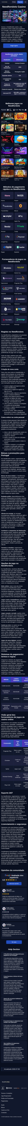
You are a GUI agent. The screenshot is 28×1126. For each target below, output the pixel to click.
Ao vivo (10, 110)
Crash (16, 109)
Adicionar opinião (14, 883)
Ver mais (14, 942)
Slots (23, 109)
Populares (3, 109)
